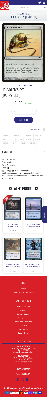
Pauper (15, 143)
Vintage (32, 143)
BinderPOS (24, 390)
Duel (4, 139)
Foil (11, 139)
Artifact (6, 135)
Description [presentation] (7, 151)
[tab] (23, 152)
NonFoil (37, 139)
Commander (17, 135)
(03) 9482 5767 (26, 374)
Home (19, 14)
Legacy (19, 139)
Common (28, 135)
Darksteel (38, 135)
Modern (28, 139)
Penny (23, 143)
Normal (6, 143)
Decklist (44, 214)
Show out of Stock (36, 129)
